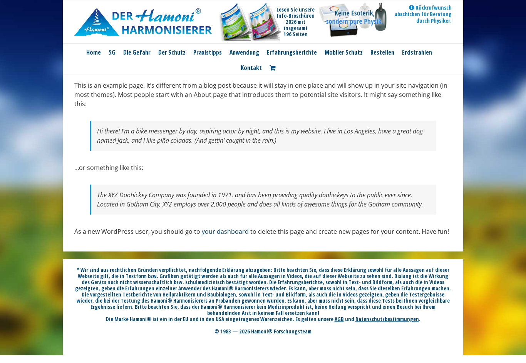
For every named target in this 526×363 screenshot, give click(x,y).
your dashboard (225, 231)
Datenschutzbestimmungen (387, 319)
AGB (339, 319)
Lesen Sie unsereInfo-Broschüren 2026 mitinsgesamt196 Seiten (295, 22)
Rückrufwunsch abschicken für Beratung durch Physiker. (423, 14)
